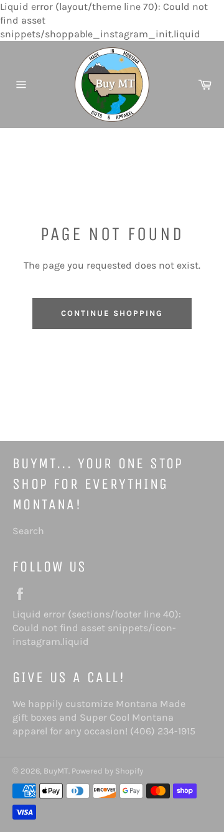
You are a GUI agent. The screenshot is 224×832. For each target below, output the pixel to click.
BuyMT (56, 770)
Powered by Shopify (107, 770)
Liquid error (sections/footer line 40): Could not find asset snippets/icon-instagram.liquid (96, 627)
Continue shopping (111, 313)
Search (28, 531)
